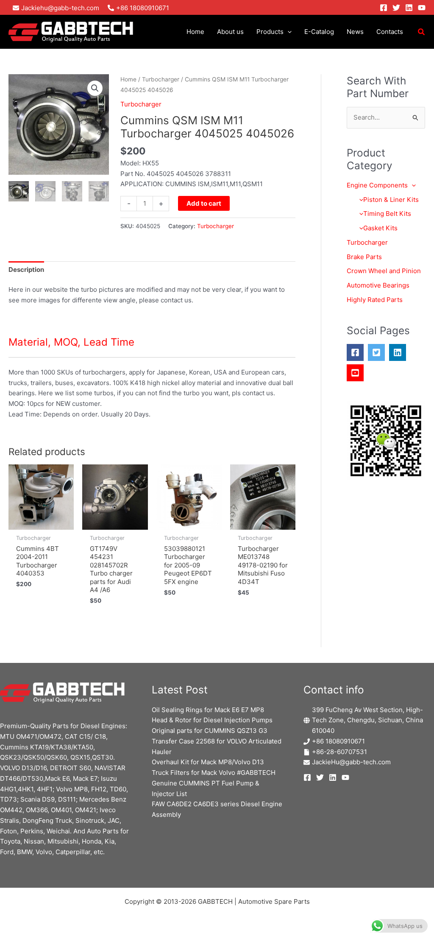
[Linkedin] (409, 7)
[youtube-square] (357, 372)
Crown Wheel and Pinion (384, 271)
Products (270, 32)
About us (230, 32)
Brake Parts (364, 257)
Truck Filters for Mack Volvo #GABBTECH (213, 773)
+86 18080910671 (338, 741)
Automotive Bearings (378, 285)
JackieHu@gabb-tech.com (351, 762)
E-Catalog (319, 32)
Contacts (389, 32)
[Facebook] (383, 7)
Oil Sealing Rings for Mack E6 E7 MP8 (208, 710)
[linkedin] (399, 352)
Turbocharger (160, 79)
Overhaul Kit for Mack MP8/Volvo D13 (208, 762)
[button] (288, 32)
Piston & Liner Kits (391, 200)
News (355, 32)
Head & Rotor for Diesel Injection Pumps (212, 720)
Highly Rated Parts (375, 300)
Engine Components (377, 185)
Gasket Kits (380, 228)
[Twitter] (396, 7)
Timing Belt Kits (387, 214)
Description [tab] (26, 269)
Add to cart (203, 203)
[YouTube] (422, 7)
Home (195, 32)
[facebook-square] (357, 352)
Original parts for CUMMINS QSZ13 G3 (209, 731)
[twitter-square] (378, 352)
